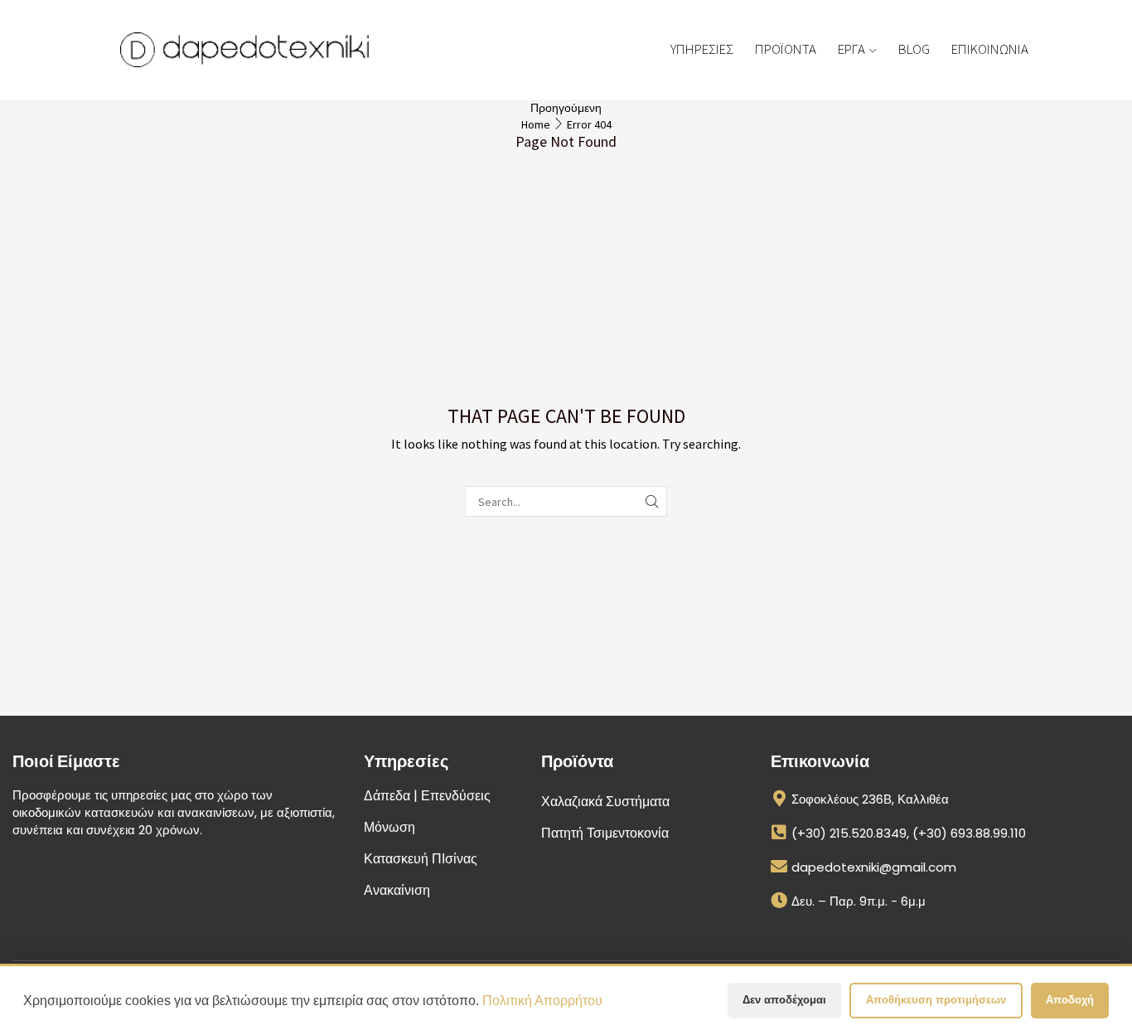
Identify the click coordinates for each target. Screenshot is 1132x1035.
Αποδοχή (1070, 1000)
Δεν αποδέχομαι (784, 1000)
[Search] (651, 501)
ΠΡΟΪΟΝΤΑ (785, 49)
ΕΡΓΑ (851, 49)
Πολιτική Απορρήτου (542, 1001)
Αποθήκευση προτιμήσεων (936, 1000)
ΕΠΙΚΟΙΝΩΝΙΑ (989, 49)
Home (535, 124)
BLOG (914, 49)
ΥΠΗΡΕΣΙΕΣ (701, 49)
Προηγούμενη (566, 108)
